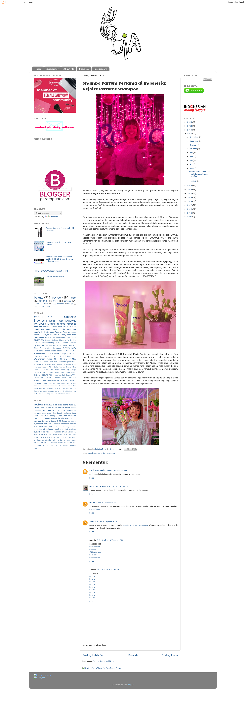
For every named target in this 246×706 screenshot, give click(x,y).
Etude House (56, 320)
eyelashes (38, 432)
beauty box (51, 413)
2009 (189, 217)
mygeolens (42, 394)
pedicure (54, 443)
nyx (74, 329)
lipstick (61, 407)
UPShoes (66, 389)
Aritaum (55, 364)
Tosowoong (50, 389)
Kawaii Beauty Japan (48, 329)
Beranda (133, 655)
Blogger (131, 685)
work (49, 306)
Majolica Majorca (69, 354)
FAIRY (73, 348)
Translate (54, 217)
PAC (74, 380)
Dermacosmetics (40, 372)
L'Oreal (66, 351)
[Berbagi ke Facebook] (133, 449)
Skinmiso (53, 386)
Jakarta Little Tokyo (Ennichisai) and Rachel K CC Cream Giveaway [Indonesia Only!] (60, 258)
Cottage (73, 370)
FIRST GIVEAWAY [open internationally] (51, 271)
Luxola (69, 378)
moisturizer (71, 410)
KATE (43, 378)
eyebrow (72, 429)
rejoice (97, 453)
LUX (60, 329)
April (192, 164)
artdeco (45, 362)
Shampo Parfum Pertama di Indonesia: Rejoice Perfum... (199, 173)
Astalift (60, 364)
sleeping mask (61, 445)
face (71, 405)
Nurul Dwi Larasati (97, 486)
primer (53, 445)
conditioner (59, 429)
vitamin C (54, 421)
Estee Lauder (70, 337)
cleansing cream (68, 426)
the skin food (46, 345)
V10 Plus (59, 343)
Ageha (68, 362)
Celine (73, 367)
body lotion (51, 407)
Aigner (73, 362)
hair (55, 404)
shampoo (111, 453)
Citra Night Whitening (59, 370)
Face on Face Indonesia (65, 332)
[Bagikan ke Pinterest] (135, 449)
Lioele (61, 340)
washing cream (61, 432)
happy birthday (58, 304)
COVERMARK (59, 337)
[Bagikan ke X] (130, 449)
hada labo (71, 335)
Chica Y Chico (41, 370)
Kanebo (47, 351)
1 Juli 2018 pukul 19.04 (106, 502)
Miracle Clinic (43, 343)
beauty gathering (64, 413)
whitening (72, 416)
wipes (70, 432)
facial (60, 418)
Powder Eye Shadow (41, 437)
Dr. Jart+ (50, 372)
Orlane (57, 356)
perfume (37, 413)
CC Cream (63, 421)
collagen (49, 429)
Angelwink (38, 364)
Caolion (56, 367)
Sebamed (46, 386)
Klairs (53, 351)
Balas (91, 478)
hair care (47, 424)
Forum (92, 576)
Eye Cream (54, 426)
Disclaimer (52, 69)
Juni (192, 156)
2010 (189, 213)
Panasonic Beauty (40, 383)
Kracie (59, 351)
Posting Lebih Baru (93, 655)
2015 (189, 193)
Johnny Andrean (51, 340)
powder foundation (68, 424)
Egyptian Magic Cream (62, 372)
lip (64, 410)
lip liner (40, 443)
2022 (189, 126)
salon (67, 407)
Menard (51, 323)
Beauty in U (45, 367)
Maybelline (48, 335)
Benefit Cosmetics (46, 337)
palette (46, 432)
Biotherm (63, 345)
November (194, 141)
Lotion (73, 418)
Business (84, 69)
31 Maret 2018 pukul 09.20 (115, 470)
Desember (194, 137)
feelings (70, 304)
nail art (46, 443)
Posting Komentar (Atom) (103, 661)
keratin (68, 440)
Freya (38, 375)
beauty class (39, 418)
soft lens (63, 416)
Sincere (50, 359)
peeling (60, 443)
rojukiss (37, 345)
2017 (189, 186)
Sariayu (52, 343)
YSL (71, 389)
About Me (68, 69)
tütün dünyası (95, 552)
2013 (189, 201)
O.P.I (58, 380)
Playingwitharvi (96, 470)
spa (35, 426)
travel (55, 301)
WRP (36, 362)
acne (44, 413)
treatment (47, 410)
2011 (189, 209)
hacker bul (93, 549)
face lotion (53, 440)
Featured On (100, 69)
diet (66, 429)
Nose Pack (72, 435)
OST (61, 380)
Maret (192, 168)
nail (58, 424)
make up (66, 418)
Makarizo (71, 323)
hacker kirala (94, 546)
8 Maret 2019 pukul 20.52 (106, 521)
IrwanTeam (38, 351)
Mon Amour (39, 356)
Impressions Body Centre (62, 375)
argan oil (68, 437)
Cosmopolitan (45, 348)
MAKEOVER (40, 323)
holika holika (53, 362)
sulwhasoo (61, 394)
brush (74, 437)
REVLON (67, 326)
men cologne (94, 509)
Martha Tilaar (39, 380)
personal (67, 301)
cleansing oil (39, 429)
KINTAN (48, 378)
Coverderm (57, 348)
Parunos (52, 383)
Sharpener (52, 437)
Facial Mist (62, 435)
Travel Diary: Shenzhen (55, 277)
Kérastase (38, 335)
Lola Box (49, 354)
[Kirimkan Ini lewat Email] (125, 449)
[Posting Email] (120, 449)
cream (47, 418)
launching (38, 410)
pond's (37, 332)
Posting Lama (169, 655)
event (73, 297)
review (103, 453)
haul (39, 421)
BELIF (66, 364)
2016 (189, 189)
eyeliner (54, 418)
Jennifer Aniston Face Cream (135, 525)
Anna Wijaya (46, 364)
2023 (189, 122)
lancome (61, 323)
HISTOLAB (44, 375)
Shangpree (42, 359)
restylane (50, 394)
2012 (189, 205)
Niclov (92, 502)
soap (52, 432)
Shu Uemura (67, 329)
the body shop (47, 332)
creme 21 (58, 391)
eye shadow (44, 440)
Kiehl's (60, 326)
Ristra (58, 383)
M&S (74, 378)
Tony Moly (72, 359)
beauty (91, 453)
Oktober (193, 145)
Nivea (47, 356)
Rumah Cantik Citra (68, 383)
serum (73, 407)
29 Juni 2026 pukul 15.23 (108, 570)
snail (69, 445)
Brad (51, 367)
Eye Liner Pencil (50, 435)
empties (37, 440)
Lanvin (63, 378)
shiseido (62, 362)
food (46, 304)
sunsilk (68, 394)
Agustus (193, 149)
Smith (92, 521)
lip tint (54, 424)
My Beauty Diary (50, 380)
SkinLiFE (63, 359)
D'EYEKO (66, 348)
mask (43, 407)
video (36, 303)
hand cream (61, 440)
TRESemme (62, 386)
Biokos (56, 345)
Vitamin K (60, 437)
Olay (51, 356)
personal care (45, 445)
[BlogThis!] (127, 449)
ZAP (39, 362)
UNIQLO (58, 389)
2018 (189, 133)
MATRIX (57, 354)
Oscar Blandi (68, 380)
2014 (189, 197)
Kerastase (56, 378)
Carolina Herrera (65, 367)
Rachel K (64, 356)
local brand (63, 405)
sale (43, 306)
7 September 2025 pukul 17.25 (110, 540)
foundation (44, 416)
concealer (72, 421)
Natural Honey (60, 335)
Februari (193, 181)
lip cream (46, 421)
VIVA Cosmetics (69, 343)
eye (35, 421)
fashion (43, 300)
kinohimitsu (67, 391)
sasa (55, 394)
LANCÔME (70, 320)
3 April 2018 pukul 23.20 (117, 486)
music (36, 306)
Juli (191, 152)
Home (38, 69)
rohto (36, 337)
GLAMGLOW (39, 340)
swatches (43, 426)
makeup (48, 404)
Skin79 (57, 359)
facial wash (57, 410)
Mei (191, 160)
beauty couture (48, 391)
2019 (189, 130)
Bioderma (47, 326)
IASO (50, 375)
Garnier (54, 326)
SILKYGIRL (37, 386)
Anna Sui (38, 326)
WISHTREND (43, 317)
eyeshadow (38, 424)
